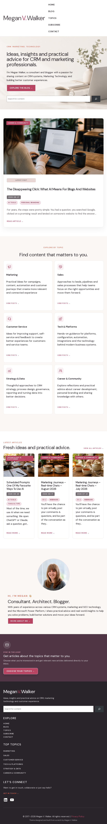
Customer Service (16, 326)
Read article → (15, 221)
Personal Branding (30, 202)
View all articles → (94, 448)
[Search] (96, 99)
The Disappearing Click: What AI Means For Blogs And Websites (51, 189)
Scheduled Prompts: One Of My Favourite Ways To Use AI (19, 486)
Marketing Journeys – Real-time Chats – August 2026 (53, 486)
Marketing (12, 274)
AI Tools (12, 202)
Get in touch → (11, 793)
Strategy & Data (15, 378)
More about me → (20, 621)
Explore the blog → (21, 88)
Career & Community (18, 123)
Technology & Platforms (14, 458)
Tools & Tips (14, 504)
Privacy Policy (77, 816)
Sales (60, 274)
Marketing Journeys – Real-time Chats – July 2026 (88, 486)
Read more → (13, 533)
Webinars (54, 500)
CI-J (44, 500)
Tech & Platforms (67, 326)
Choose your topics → (21, 671)
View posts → (12, 302)
